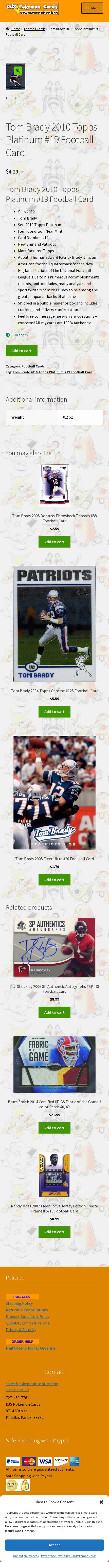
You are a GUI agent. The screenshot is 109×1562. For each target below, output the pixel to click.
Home (15, 29)
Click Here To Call (17, 1390)
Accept (54, 1545)
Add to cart (21, 350)
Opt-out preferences (26, 1556)
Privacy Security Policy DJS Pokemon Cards (68, 1556)
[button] (101, 1502)
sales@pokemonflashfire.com (32, 1383)
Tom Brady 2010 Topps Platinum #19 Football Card (52, 372)
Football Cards (34, 29)
